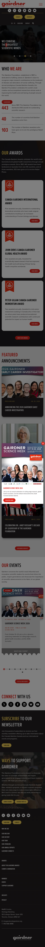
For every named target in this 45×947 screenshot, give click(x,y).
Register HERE (9, 500)
